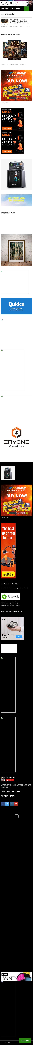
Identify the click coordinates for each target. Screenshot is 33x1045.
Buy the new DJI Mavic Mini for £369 (11, 611)
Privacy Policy (4, 1042)
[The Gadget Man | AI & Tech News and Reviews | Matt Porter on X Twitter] (7, 804)
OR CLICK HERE (7, 796)
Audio (3, 26)
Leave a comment (24, 26)
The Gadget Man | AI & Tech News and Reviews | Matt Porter (12, 8)
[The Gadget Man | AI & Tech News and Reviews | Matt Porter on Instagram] (12, 804)
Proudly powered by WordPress (16, 1042)
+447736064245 (13, 792)
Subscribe (25, 1040)
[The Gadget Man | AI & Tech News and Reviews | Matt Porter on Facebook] (3, 804)
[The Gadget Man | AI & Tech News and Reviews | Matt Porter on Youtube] (16, 804)
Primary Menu (31, 8)
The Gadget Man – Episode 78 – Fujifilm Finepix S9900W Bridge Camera (14, 21)
